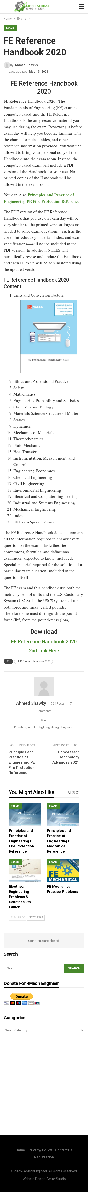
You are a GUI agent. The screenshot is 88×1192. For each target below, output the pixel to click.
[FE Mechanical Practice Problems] (63, 870)
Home (20, 1150)
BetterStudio (56, 1179)
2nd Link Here (44, 651)
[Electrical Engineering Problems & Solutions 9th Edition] (25, 870)
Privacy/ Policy (40, 1150)
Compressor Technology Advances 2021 (65, 757)
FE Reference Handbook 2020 (44, 642)
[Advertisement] (44, 1084)
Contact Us (64, 1150)
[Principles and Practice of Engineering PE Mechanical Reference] (63, 814)
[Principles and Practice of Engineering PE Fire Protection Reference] (25, 814)
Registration (44, 1157)
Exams (10, 27)
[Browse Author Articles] (44, 686)
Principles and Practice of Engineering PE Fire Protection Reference (22, 762)
